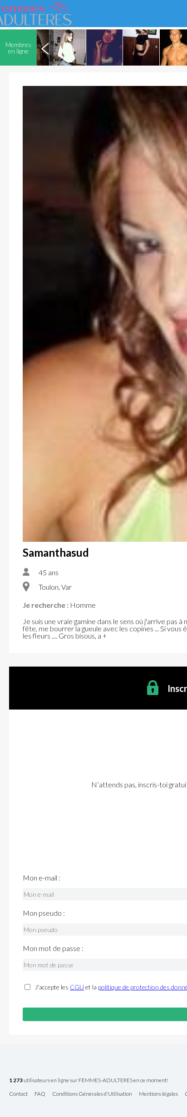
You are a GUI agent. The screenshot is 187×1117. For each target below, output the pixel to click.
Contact (18, 1094)
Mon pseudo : (44, 913)
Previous (45, 47)
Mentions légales (158, 1094)
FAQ (39, 1094)
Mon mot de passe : (53, 948)
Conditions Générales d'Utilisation (92, 1094)
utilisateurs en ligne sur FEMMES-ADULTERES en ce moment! (88, 1081)
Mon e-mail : (41, 877)
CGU (77, 987)
